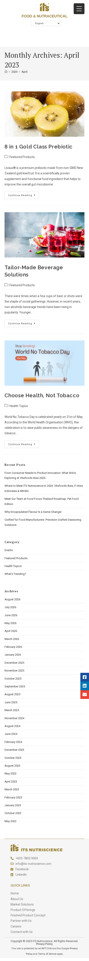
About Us (17, 899)
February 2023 (13, 797)
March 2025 (12, 710)
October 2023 (13, 757)
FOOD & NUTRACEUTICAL (44, 16)
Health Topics (19, 406)
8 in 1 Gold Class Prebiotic (39, 146)
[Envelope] (84, 694)
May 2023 (10, 773)
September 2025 (15, 686)
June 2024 (11, 733)
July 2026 (10, 607)
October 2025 (13, 678)
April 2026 (11, 631)
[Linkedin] (84, 686)
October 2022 (13, 813)
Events (9, 550)
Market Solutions (22, 904)
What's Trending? (15, 574)
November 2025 (14, 670)
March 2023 (12, 789)
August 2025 (12, 694)
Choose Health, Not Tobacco (42, 395)
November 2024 (14, 718)
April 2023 (11, 781)
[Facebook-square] (84, 677)
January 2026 (13, 654)
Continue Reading (23, 194)
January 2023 (13, 805)
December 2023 (14, 749)
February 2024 (13, 742)
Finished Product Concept (28, 915)
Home (15, 893)
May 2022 (10, 821)
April (24, 71)
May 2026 (10, 623)
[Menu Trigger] (79, 8)
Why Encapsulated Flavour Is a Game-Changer (33, 511)
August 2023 (12, 765)
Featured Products (22, 157)
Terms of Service (47, 954)
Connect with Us (22, 932)
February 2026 (13, 646)
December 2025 (14, 662)
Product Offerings (23, 910)
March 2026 (12, 639)
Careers (16, 926)
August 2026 (12, 599)
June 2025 (11, 702)
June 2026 (11, 615)
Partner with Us (21, 920)
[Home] (6, 71)
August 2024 (12, 726)
